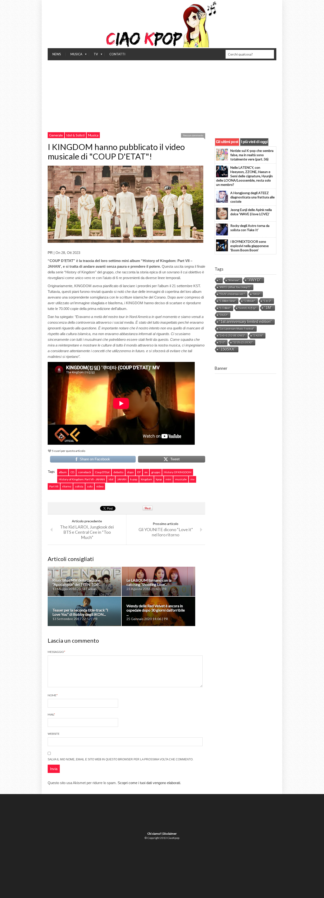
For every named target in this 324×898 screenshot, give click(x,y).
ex (146, 472)
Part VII (53, 486)
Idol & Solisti (75, 135)
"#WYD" (254, 280)
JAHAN (121, 479)
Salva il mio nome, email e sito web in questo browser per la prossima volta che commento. (120, 759)
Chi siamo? (154, 833)
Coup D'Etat (102, 472)
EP (139, 472)
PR (50, 253)
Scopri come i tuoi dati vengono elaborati (149, 783)
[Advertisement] (162, 96)
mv (192, 479)
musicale (181, 479)
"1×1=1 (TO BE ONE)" (232, 335)
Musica (74, 55)
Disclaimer (170, 833)
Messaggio (56, 652)
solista (79, 486)
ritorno (66, 486)
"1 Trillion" (225, 308)
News (56, 54)
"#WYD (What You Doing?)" (235, 287)
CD (72, 472)
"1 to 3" (267, 300)
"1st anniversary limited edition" (245, 322)
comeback (84, 472)
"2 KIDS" (258, 335)
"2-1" (222, 342)
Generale (56, 135)
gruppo (155, 472)
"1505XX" (227, 349)
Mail (51, 714)
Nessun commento (193, 135)
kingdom (146, 479)
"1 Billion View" (227, 300)
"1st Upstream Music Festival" (236, 328)
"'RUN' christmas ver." (232, 294)
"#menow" (234, 280)
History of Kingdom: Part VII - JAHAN (82, 479)
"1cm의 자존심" (247, 308)
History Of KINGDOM (177, 472)
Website (54, 733)
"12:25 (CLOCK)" (243, 342)
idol (111, 479)
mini (168, 479)
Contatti (117, 54)
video (99, 486)
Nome (53, 695)
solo (90, 486)
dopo (130, 472)
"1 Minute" (249, 300)
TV (93, 55)
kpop (159, 479)
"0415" (256, 294)
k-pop (133, 479)
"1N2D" (223, 314)
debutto (118, 472)
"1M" (268, 308)
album (63, 472)
